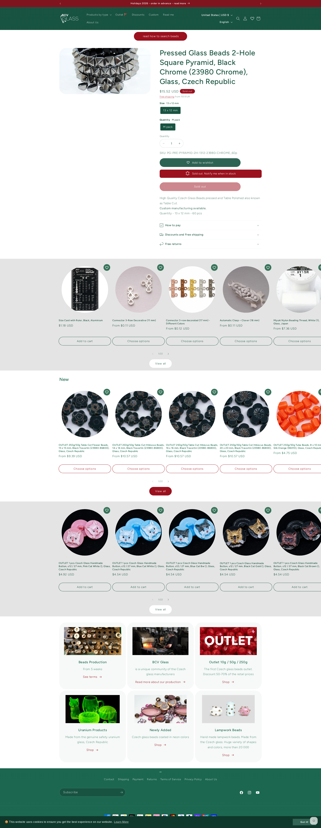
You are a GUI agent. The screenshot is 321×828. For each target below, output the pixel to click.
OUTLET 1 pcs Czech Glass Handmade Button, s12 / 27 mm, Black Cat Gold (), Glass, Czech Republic (246, 566)
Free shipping (167, 96)
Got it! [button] (304, 822)
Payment (138, 779)
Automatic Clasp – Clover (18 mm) (239, 320)
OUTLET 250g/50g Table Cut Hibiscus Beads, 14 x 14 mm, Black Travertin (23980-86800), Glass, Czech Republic (138, 448)
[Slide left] (152, 353)
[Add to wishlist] (106, 267)
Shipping (123, 779)
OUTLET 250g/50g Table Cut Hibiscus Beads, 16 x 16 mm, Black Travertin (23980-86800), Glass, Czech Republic (192, 448)
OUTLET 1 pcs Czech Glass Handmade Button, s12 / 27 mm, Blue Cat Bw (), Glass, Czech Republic (190, 566)
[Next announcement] (260, 3)
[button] (98, 15)
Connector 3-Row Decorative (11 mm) (134, 320)
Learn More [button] (121, 821)
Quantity (164, 136)
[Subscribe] (121, 792)
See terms (90, 676)
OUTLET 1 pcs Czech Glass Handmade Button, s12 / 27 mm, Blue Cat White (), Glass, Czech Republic (138, 566)
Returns (152, 779)
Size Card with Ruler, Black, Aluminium (81, 320)
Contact (109, 779)
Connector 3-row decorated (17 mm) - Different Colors (188, 322)
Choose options (138, 341)
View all (160, 363)
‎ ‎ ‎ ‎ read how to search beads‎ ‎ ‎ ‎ (160, 36)
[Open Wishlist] (252, 19)
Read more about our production (158, 682)
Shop (226, 682)
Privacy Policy (193, 779)
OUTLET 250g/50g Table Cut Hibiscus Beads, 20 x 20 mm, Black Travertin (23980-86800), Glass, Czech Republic (246, 448)
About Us (211, 779)
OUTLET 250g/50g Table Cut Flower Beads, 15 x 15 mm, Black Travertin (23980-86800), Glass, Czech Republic (84, 448)
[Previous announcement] (60, 3)
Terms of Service (170, 779)
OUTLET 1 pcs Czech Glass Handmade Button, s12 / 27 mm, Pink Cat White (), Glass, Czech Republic (85, 566)
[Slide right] (168, 353)
